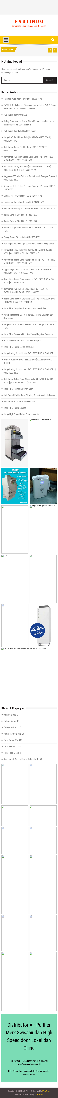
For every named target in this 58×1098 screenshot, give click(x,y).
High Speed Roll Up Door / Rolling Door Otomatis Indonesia (29, 395)
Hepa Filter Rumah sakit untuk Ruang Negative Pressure (28, 334)
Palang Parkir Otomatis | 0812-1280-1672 (22, 237)
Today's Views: (10, 721)
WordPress (46, 1091)
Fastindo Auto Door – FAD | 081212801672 (23, 99)
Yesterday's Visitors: (13, 733)
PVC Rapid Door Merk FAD (15, 115)
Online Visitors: (10, 714)
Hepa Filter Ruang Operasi (15, 408)
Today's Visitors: (11, 727)
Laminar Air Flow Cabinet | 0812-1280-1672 (23, 195)
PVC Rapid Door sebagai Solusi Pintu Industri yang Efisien (29, 243)
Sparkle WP (38, 1094)
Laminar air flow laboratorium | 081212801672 (24, 202)
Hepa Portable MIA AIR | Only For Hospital (22, 340)
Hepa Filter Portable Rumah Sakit (18, 389)
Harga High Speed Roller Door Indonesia (21, 414)
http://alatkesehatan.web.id (29, 1064)
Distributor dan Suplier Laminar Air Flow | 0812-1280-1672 (29, 208)
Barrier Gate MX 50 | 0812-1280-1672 (20, 215)
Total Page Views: (12, 753)
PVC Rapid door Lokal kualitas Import (20, 131)
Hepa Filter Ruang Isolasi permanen (19, 347)
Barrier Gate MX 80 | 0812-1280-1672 (20, 221)
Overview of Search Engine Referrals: (20, 759)
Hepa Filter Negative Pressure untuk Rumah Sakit (25, 308)
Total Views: (9, 740)
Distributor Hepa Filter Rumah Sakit (19, 401)
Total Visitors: (10, 746)
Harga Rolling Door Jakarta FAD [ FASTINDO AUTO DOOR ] (29, 353)
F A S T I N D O (29, 21)
